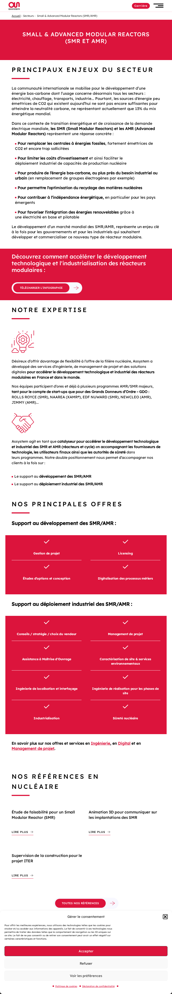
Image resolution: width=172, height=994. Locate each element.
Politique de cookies (66, 986)
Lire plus (20, 832)
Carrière (140, 5)
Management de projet (33, 748)
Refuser (86, 963)
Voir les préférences (86, 976)
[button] (165, 916)
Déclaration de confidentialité (98, 986)
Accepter (86, 951)
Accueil (16, 15)
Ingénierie (100, 743)
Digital (124, 743)
